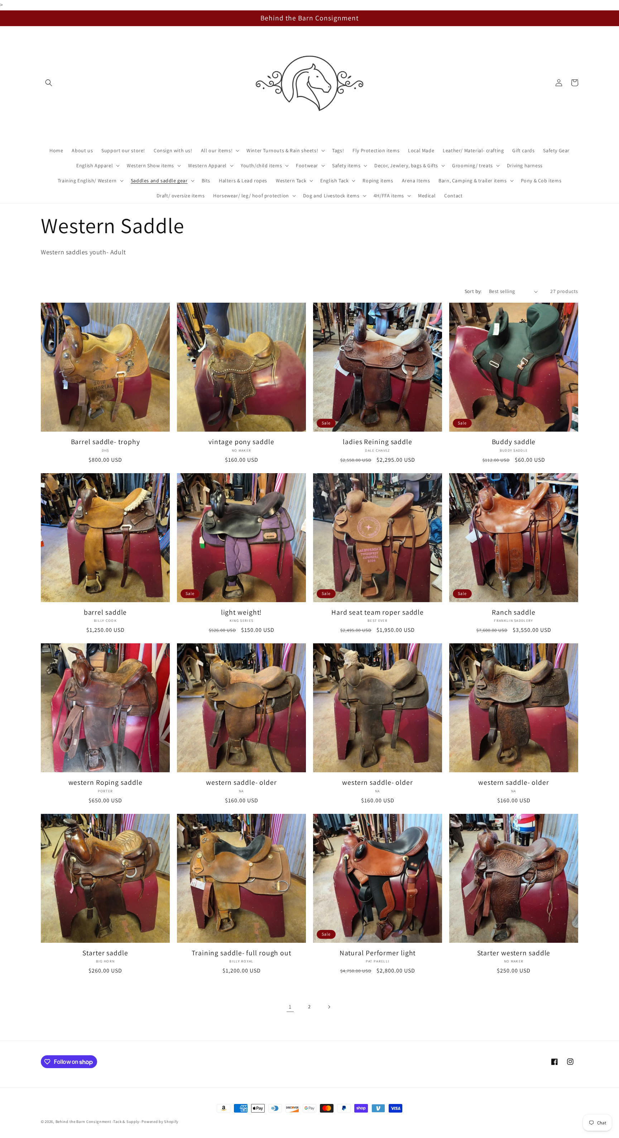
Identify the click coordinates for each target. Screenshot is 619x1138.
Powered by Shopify (159, 1121)
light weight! (241, 612)
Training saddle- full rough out (241, 953)
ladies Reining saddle (377, 442)
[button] (49, 83)
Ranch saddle (514, 612)
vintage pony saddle (241, 442)
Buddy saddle (514, 442)
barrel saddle (105, 612)
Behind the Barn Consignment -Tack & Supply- (98, 1121)
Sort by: (473, 291)
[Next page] (329, 1007)
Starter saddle (105, 953)
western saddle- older (241, 782)
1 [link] (290, 1006)
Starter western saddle (514, 953)
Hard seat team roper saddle (377, 612)
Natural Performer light (378, 953)
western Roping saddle (105, 782)
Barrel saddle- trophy (105, 442)
